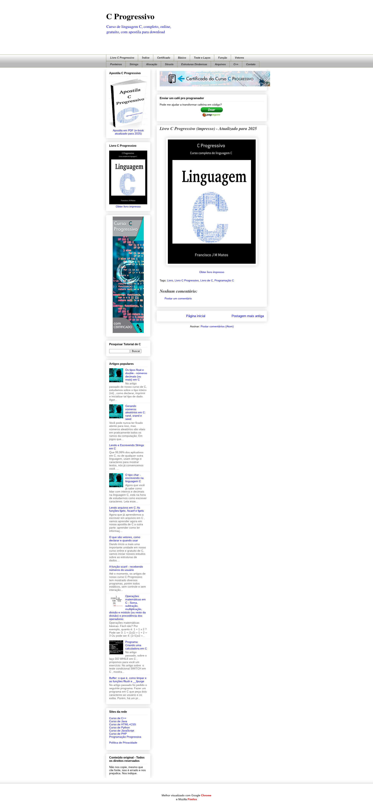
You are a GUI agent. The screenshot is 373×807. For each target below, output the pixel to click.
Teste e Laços (202, 57)
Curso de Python (119, 727)
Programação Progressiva (125, 736)
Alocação (151, 64)
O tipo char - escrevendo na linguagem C (134, 478)
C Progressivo (130, 16)
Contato (250, 64)
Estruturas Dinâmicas (194, 64)
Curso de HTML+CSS (122, 724)
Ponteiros (116, 64)
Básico (182, 57)
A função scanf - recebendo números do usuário (126, 568)
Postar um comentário (178, 298)
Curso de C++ (117, 718)
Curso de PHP (118, 733)
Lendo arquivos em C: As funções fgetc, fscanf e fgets (126, 509)
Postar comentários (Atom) (217, 326)
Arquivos (220, 64)
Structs (169, 64)
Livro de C (206, 280)
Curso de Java (118, 721)
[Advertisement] (182, 42)
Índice (145, 57)
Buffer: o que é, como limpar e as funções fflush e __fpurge (127, 679)
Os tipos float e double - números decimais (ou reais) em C (136, 374)
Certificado (163, 57)
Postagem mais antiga (248, 316)
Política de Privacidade (123, 742)
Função (222, 57)
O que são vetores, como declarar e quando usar (124, 539)
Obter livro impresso (211, 272)
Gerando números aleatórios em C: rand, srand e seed (135, 412)
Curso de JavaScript (121, 730)
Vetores (239, 57)
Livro (170, 280)
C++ (236, 64)
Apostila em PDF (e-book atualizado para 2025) (128, 132)
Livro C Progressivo (122, 57)
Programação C (224, 280)
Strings (134, 64)
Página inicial (195, 316)
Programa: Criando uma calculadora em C (136, 645)
